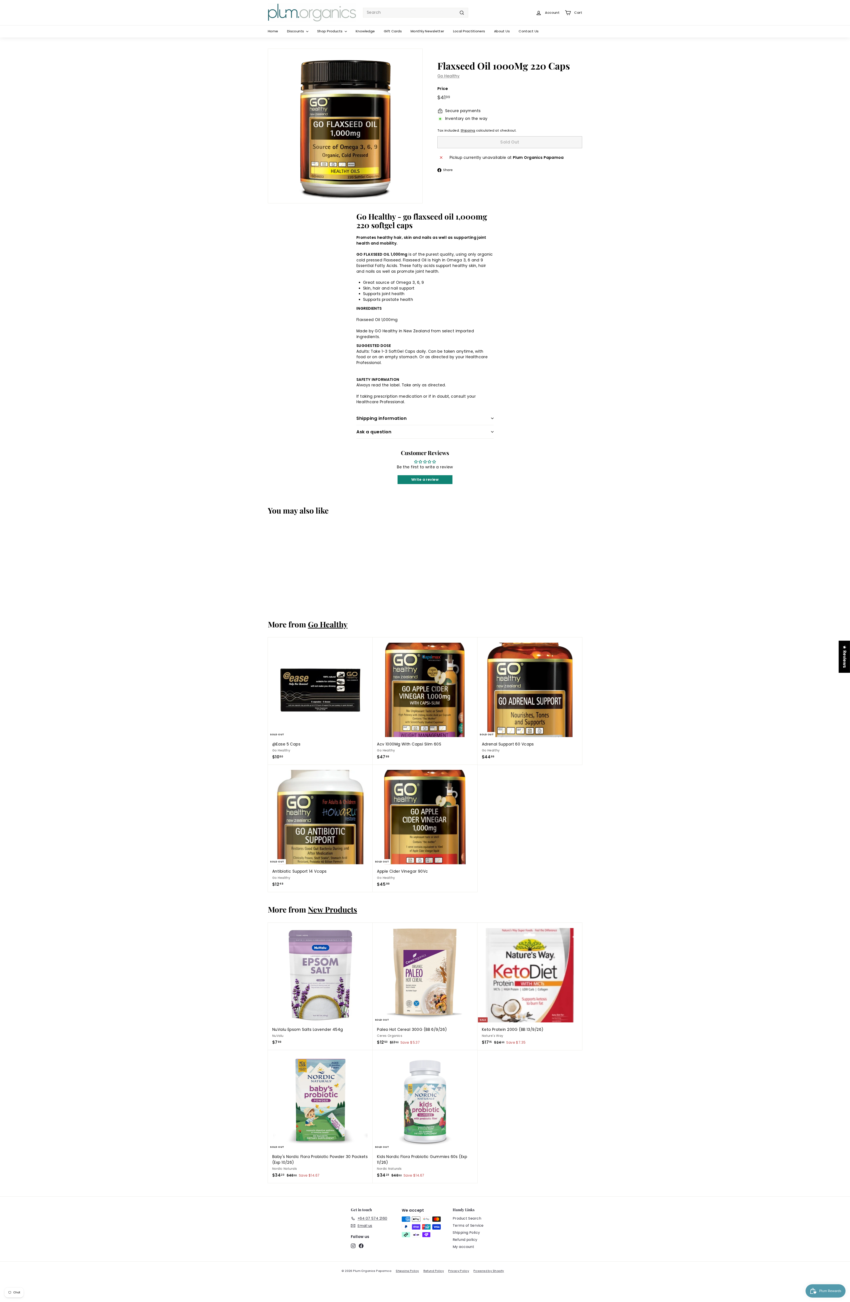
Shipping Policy (466, 1232)
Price (442, 88)
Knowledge (365, 31)
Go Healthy (448, 76)
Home (273, 31)
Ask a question (373, 432)
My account (463, 1246)
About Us (502, 31)
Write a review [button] (425, 479)
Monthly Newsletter (427, 31)
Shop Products (330, 31)
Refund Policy (433, 1271)
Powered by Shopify (488, 1271)
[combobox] (415, 13)
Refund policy (465, 1239)
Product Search (467, 1218)
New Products (332, 909)
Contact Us (529, 31)
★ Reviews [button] (845, 656)
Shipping (468, 130)
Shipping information (381, 418)
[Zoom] (345, 126)
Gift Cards (393, 31)
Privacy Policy (458, 1271)
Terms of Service (468, 1225)
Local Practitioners (469, 31)
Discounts (296, 31)
